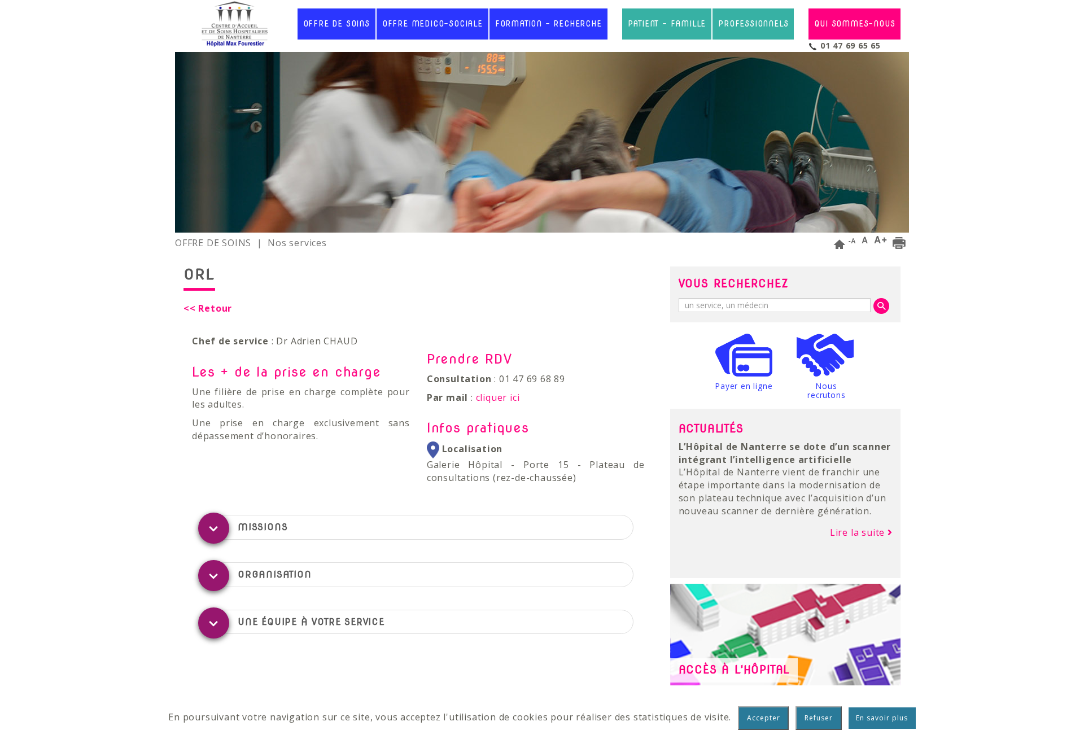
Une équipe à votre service (311, 621)
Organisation (275, 574)
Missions (262, 527)
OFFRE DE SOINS (213, 243)
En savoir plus (882, 718)
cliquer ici (498, 397)
